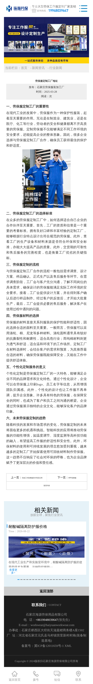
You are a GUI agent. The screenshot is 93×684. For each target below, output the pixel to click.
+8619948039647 (46, 619)
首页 (24, 68)
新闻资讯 (38, 68)
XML (68, 646)
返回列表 (47, 485)
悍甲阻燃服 (72, 478)
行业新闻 (55, 68)
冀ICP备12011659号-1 (49, 646)
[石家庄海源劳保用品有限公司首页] (17, 8)
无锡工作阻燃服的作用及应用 (32, 478)
